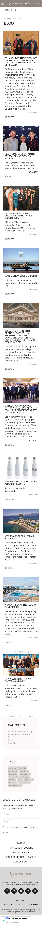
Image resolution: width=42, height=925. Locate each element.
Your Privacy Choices (18, 918)
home (6, 10)
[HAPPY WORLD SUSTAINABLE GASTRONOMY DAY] (21, 663)
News (10, 737)
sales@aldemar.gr (30, 884)
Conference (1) (24, 782)
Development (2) (15, 785)
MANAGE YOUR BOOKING (21, 847)
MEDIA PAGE (33, 904)
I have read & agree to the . (20, 827)
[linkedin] (28, 891)
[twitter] (21, 891)
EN (29, 3)
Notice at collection (11, 922)
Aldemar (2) (13, 777)
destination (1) (25, 774)
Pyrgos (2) (29, 780)
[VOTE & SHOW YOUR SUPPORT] (21, 260)
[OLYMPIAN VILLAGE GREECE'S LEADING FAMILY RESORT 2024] (21, 198)
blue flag (12, 742)
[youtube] (35, 891)
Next (31, 716)
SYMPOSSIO (8, 904)
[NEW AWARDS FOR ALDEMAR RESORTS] (21, 520)
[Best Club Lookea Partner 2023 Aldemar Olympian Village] (21, 138)
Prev (10, 716)
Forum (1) (12, 782)
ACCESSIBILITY (21, 861)
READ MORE (9, 117)
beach (11, 740)
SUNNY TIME (21, 904)
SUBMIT (6, 832)
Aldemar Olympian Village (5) (17, 769)
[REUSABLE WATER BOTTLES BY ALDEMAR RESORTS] (21, 466)
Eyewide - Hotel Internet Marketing (25, 912)
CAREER (32, 857)
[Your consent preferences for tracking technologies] (4, 921)
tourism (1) (13, 774)
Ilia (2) (20, 780)
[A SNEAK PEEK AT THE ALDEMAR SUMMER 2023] (21, 589)
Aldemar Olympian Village (20, 731)
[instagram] (14, 891)
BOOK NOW (36, 3)
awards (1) (24, 771)
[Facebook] (7, 891)
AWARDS (21, 843)
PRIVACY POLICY (21, 852)
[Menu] (3, 3)
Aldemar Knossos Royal (19, 734)
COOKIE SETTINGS (15, 857)
